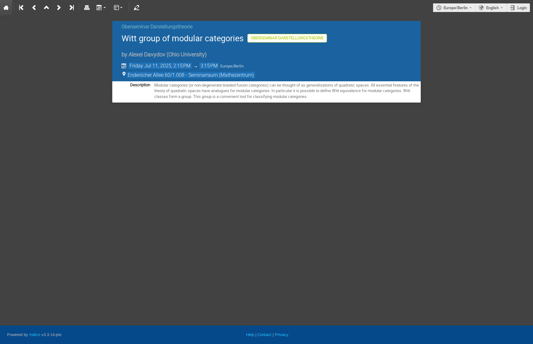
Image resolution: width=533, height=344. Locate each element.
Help (250, 334)
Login (522, 7)
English (492, 7)
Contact (264, 334)
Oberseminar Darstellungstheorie (157, 27)
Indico (34, 334)
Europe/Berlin (456, 7)
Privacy (281, 334)
